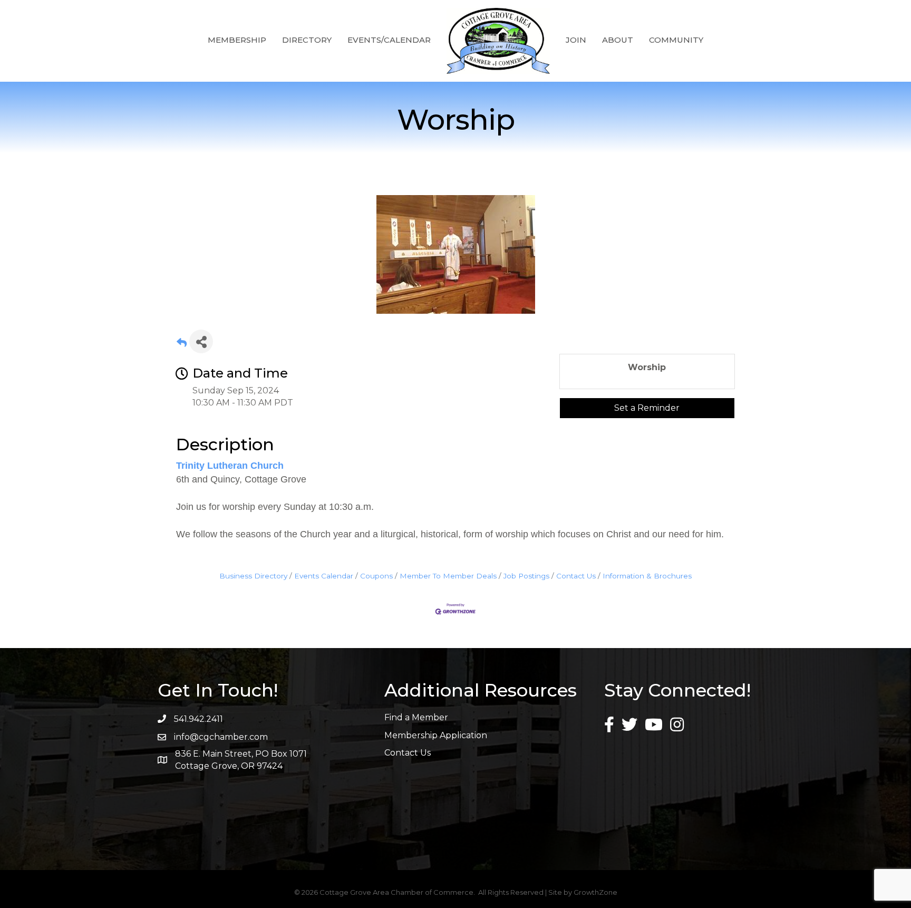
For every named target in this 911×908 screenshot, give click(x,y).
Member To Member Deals (448, 576)
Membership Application (435, 735)
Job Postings (526, 576)
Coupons (376, 576)
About (617, 40)
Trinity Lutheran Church (230, 465)
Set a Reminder (647, 408)
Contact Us (576, 576)
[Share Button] (201, 341)
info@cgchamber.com (221, 737)
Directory (307, 40)
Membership (237, 40)
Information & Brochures (647, 576)
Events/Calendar (389, 40)
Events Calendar (323, 576)
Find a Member (416, 717)
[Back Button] (182, 344)
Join (576, 40)
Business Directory (253, 576)
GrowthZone (595, 892)
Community (676, 40)
